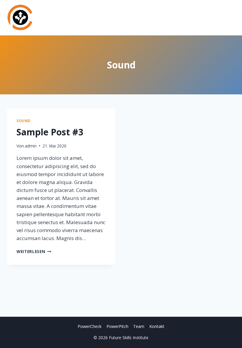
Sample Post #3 (50, 132)
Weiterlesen (34, 251)
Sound (24, 120)
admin (31, 146)
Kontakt (156, 326)
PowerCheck (90, 326)
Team (138, 326)
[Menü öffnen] (229, 18)
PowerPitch (117, 326)
